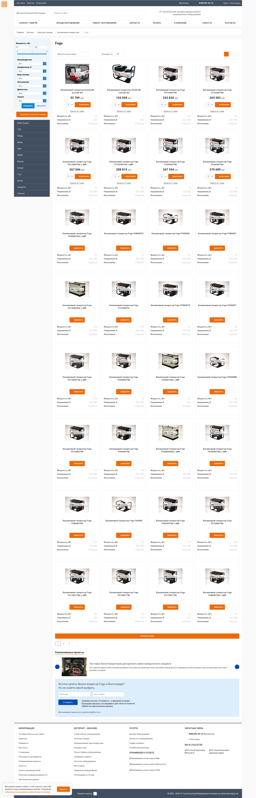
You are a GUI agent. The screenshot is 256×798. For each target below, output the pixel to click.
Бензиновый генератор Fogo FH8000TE (124, 233)
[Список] (231, 54)
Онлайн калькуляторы (139, 748)
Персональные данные (29, 779)
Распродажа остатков (84, 775)
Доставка (21, 3)
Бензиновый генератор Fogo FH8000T (217, 233)
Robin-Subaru (23, 123)
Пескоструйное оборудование (87, 752)
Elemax (20, 161)
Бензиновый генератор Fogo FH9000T (217, 305)
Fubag (20, 136)
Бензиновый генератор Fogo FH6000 (123, 521)
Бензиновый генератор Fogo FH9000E (171, 233)
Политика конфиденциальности (33, 775)
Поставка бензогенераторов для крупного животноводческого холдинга (130, 663)
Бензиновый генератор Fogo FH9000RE (217, 377)
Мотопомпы (79, 766)
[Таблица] (237, 54)
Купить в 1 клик (77, 111)
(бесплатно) (201, 734)
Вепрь (20, 142)
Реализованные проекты (30, 761)
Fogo (19, 174)
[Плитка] (226, 54)
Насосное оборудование (85, 761)
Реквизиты (23, 743)
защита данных (43, 792)
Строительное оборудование (87, 734)
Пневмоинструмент (83, 757)
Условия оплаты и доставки (31, 734)
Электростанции (81, 739)
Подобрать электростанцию (32, 114)
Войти (226, 3)
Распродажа (41, 3)
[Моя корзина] (219, 13)
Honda (20, 181)
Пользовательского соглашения (97, 703)
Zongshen (21, 187)
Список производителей (29, 770)
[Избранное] (227, 13)
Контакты (23, 748)
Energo (20, 168)
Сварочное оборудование (85, 770)
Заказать (78, 248)
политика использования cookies (19, 792)
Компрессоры (80, 748)
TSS (19, 129)
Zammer (21, 193)
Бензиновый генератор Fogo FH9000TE (170, 305)
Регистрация (235, 3)
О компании (24, 752)
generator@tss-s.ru (91, 712)
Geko (19, 149)
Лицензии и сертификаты (30, 757)
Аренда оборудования (139, 734)
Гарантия (30, 3)
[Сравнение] (236, 13)
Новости (22, 766)
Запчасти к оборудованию (141, 739)
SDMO (20, 155)
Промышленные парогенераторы (88, 743)
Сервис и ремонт (136, 743)
